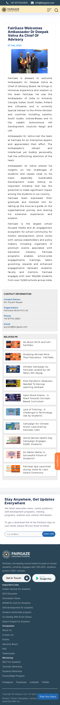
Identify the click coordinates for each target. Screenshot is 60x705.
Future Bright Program (13, 675)
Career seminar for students (16, 589)
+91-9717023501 (19, 2)
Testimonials (8, 653)
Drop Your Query (48, 696)
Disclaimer (23, 698)
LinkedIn (34, 682)
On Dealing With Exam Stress (17, 616)
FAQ (4, 648)
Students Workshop (12, 671)
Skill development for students (17, 607)
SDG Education (9, 593)
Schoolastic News (11, 598)
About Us (7, 630)
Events (5, 639)
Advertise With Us (11, 701)
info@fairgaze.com (44, 2)
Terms (14, 698)
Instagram (7, 682)
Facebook (21, 682)
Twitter (45, 682)
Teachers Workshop (12, 666)
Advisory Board (10, 644)
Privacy (5, 698)
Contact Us (8, 634)
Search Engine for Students (16, 621)
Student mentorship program (16, 612)
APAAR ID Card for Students (16, 603)
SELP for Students (11, 662)
